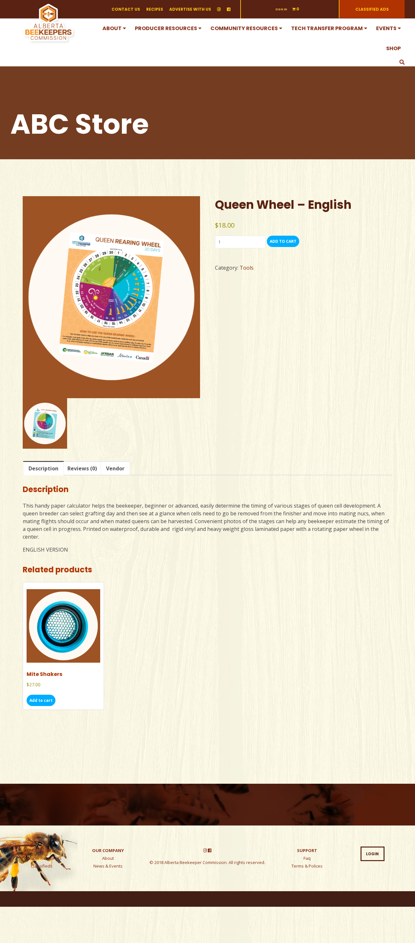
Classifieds (42, 866)
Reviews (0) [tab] (82, 468)
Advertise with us (190, 9)
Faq (307, 858)
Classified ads (372, 9)
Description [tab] (43, 468)
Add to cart (283, 241)
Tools (247, 267)
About (112, 28)
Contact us (126, 9)
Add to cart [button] (41, 700)
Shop (393, 48)
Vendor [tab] (115, 468)
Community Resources (244, 28)
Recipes (154, 9)
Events (386, 28)
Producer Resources (166, 28)
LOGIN (372, 854)
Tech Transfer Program (327, 28)
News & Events (108, 866)
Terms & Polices (307, 866)
